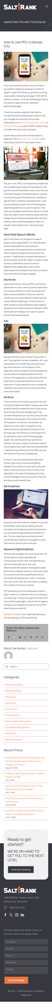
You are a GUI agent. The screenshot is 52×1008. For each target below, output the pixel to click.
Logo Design (11, 703)
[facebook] (5, 914)
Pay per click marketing (30, 138)
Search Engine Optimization (33, 122)
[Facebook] (8, 637)
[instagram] (16, 914)
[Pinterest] (36, 637)
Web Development (13, 739)
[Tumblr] (31, 637)
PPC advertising (11, 126)
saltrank (32, 648)
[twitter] (11, 914)
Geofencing (10, 696)
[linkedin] (22, 914)
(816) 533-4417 (17, 907)
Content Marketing (14, 684)
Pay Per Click (11, 709)
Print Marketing (12, 715)
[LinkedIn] (20, 637)
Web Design (10, 733)
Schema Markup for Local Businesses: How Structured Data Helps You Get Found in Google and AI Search (25, 761)
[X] (14, 637)
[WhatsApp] (25, 637)
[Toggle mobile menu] (47, 6)
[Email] (42, 637)
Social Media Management (17, 727)
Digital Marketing (13, 690)
